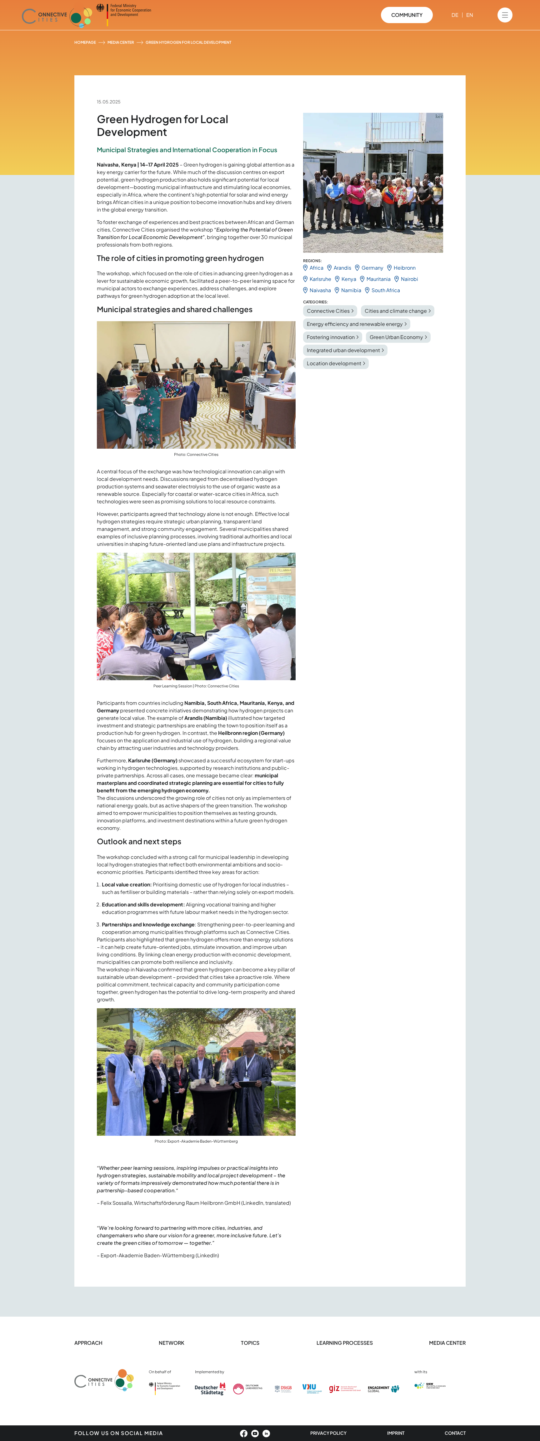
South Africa (386, 290)
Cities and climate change (396, 310)
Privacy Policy (328, 1433)
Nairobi (409, 279)
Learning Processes (345, 1342)
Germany (372, 267)
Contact (455, 1433)
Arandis (342, 267)
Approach (88, 1342)
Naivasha (320, 290)
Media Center (121, 42)
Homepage (85, 42)
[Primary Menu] (505, 14)
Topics (250, 1342)
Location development (334, 363)
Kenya (349, 279)
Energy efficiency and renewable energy (355, 324)
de (455, 15)
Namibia (351, 290)
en (469, 15)
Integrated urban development (343, 350)
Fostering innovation (331, 337)
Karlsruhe (320, 279)
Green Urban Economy (396, 337)
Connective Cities (328, 310)
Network (171, 1342)
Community (406, 15)
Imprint (395, 1433)
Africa (316, 267)
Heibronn (405, 267)
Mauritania (379, 279)
